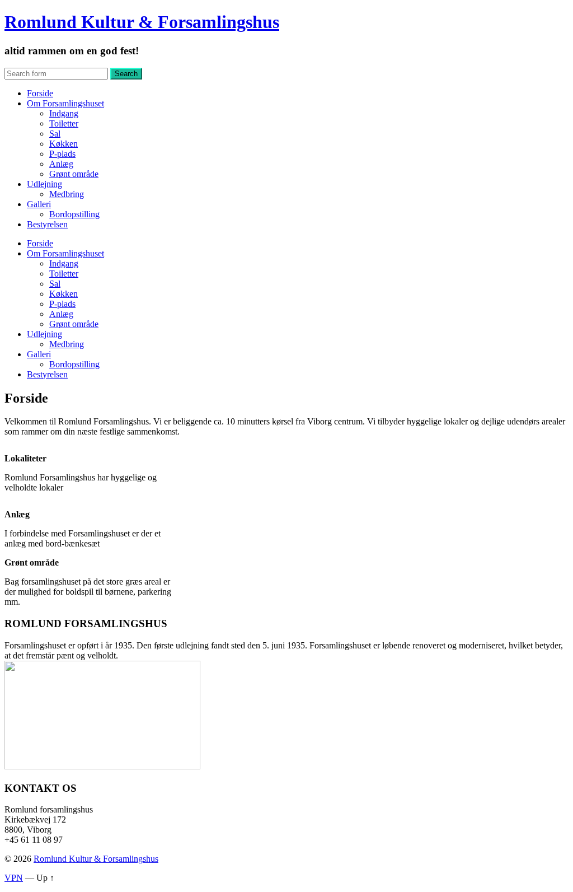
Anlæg (61, 164)
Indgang (63, 113)
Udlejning (44, 184)
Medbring (66, 194)
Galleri (39, 204)
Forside (40, 93)
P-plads (62, 153)
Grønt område (73, 174)
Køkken (63, 143)
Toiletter (63, 123)
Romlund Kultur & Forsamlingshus (141, 22)
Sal (54, 133)
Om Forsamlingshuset (65, 103)
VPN (13, 877)
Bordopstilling (74, 214)
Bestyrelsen (47, 224)
